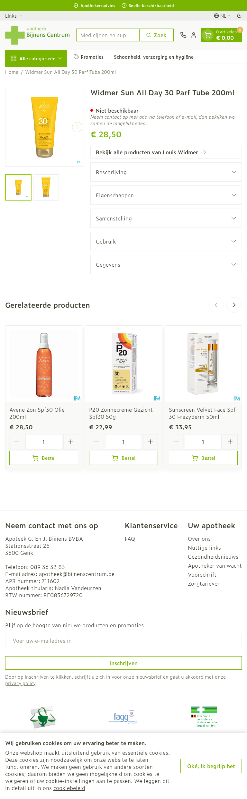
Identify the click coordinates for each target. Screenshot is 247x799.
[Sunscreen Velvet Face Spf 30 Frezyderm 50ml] (203, 364)
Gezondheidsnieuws (213, 556)
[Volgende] (77, 127)
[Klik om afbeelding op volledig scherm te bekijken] (44, 127)
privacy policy (20, 683)
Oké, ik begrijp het (211, 766)
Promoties (92, 56)
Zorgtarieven (204, 583)
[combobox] (108, 35)
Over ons (199, 538)
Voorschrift (202, 574)
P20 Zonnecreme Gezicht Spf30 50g (121, 413)
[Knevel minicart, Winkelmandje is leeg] (208, 35)
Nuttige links (204, 547)
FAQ (130, 538)
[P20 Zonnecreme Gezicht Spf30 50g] (123, 364)
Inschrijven (123, 663)
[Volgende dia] (234, 305)
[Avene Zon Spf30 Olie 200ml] (43, 364)
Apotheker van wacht (215, 565)
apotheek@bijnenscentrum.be (76, 574)
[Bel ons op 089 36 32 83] (183, 35)
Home (11, 72)
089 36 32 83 (47, 567)
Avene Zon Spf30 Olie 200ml (37, 413)
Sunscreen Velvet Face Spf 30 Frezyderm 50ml (202, 413)
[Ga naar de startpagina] (37, 35)
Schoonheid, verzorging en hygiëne (154, 56)
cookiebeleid (69, 788)
